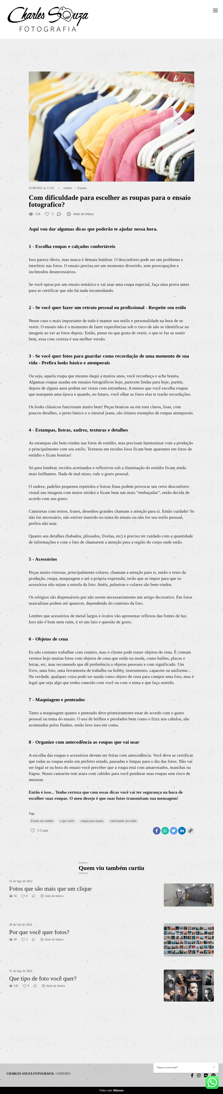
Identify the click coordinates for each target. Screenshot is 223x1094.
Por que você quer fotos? (39, 932)
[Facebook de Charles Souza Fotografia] (192, 1075)
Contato (63, 1073)
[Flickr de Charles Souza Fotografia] (206, 1075)
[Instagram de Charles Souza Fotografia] (199, 1075)
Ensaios (82, 188)
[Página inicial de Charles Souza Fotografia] (48, 19)
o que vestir (67, 821)
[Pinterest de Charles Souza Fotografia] (213, 1075)
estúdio (67, 188)
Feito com (112, 1090)
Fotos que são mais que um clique (50, 888)
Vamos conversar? (167, 1067)
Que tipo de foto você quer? (42, 978)
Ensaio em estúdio (42, 821)
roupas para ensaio (92, 821)
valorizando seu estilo (123, 821)
